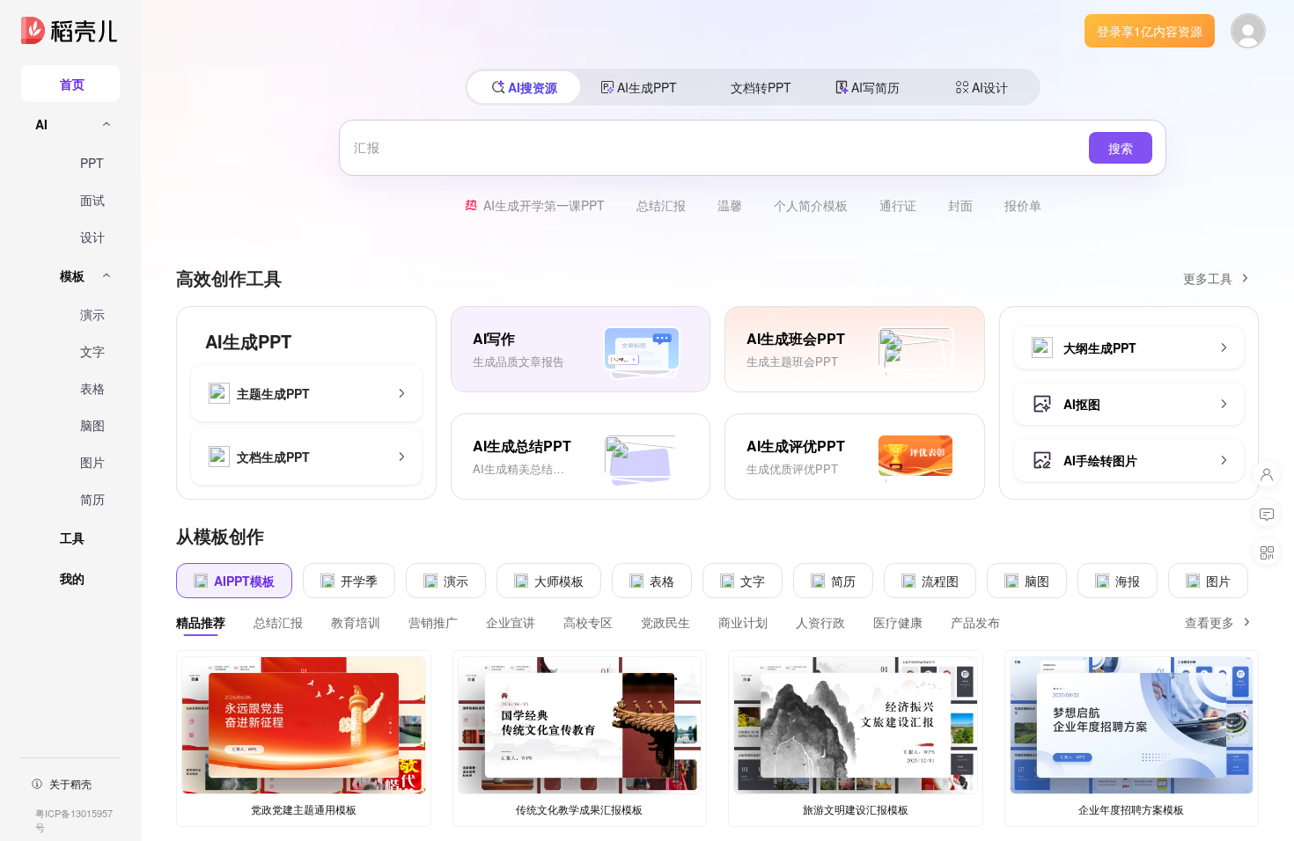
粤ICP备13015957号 (74, 820)
